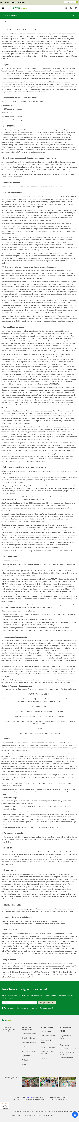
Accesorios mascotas (29, 1042)
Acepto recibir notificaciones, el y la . (28, 1008)
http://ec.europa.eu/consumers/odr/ (20, 977)
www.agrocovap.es (52, 36)
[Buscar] (74, 15)
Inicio (1, 22)
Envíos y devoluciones (48, 1036)
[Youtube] (63, 1031)
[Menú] (8, 1103)
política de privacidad (45, 1008)
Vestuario (25, 1060)
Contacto (44, 1058)
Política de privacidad (26, 1111)
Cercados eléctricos (29, 1038)
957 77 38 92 (64, 1049)
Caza (23, 1047)
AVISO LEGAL (6, 174)
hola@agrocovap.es (25, 120)
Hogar (24, 1064)
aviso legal (30, 1008)
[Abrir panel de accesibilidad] (75, 1114)
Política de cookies (56, 187)
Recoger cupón (44, 1002)
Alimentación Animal (29, 1034)
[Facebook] (61, 1031)
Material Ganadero (28, 1051)
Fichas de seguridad (48, 1047)
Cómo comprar (46, 1031)
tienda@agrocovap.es (67, 1058)
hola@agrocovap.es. (50, 596)
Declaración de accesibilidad (56, 1111)
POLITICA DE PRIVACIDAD (23, 174)
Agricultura (26, 1056)
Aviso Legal (15, 1111)
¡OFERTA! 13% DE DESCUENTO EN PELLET (14, 2)
